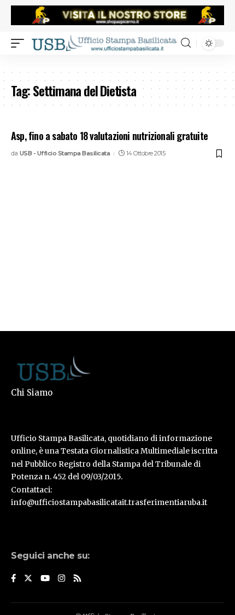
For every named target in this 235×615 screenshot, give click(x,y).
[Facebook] (13, 579)
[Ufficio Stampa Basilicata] (104, 43)
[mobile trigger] (20, 43)
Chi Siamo (31, 392)
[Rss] (77, 579)
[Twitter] (28, 579)
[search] (185, 42)
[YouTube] (45, 579)
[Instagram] (61, 579)
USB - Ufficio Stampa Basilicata (65, 153)
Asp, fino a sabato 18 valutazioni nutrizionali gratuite (109, 136)
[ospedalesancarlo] (117, 62)
